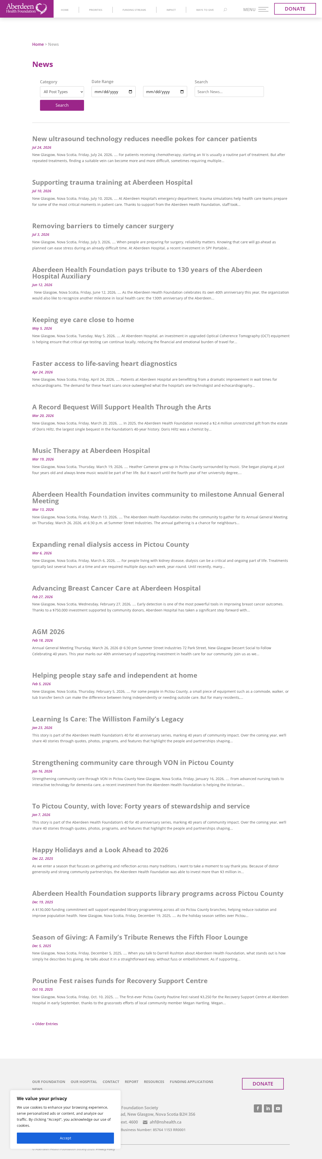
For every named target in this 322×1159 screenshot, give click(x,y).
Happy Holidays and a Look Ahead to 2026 (100, 849)
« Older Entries (45, 1023)
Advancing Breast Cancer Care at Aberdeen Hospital (116, 588)
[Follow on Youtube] (278, 1108)
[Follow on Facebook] (258, 1108)
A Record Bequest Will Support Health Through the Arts (121, 406)
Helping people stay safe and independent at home (114, 675)
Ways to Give (205, 10)
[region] (65, 1119)
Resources (154, 1082)
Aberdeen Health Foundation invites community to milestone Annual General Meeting (158, 497)
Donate (295, 8)
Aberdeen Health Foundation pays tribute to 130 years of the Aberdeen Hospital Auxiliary (147, 273)
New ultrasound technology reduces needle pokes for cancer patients (144, 138)
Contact (111, 1082)
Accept (65, 1138)
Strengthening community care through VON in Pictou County (133, 762)
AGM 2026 (48, 631)
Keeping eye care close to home (83, 319)
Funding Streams (134, 10)
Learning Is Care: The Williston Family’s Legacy (108, 718)
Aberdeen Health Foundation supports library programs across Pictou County (158, 893)
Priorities (95, 10)
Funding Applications (191, 1082)
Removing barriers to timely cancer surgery (103, 225)
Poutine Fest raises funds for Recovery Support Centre (120, 980)
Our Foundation (48, 1082)
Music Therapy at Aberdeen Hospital (91, 450)
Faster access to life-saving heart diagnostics (104, 363)
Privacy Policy (105, 1149)
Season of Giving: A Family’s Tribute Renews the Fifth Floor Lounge (140, 937)
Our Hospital (84, 1082)
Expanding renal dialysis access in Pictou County (110, 544)
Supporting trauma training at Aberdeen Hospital (112, 182)
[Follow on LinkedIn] (268, 1108)
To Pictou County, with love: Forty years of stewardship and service (141, 805)
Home (65, 10)
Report (131, 1082)
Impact (171, 10)
